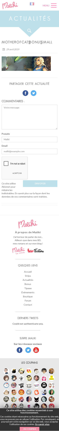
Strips (28, 275)
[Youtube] (35, 350)
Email (5, 145)
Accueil (28, 271)
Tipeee (28, 288)
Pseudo (6, 133)
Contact (28, 304)
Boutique (28, 296)
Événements (27, 292)
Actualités (28, 279)
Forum (28, 300)
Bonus (28, 284)
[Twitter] (27, 350)
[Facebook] (19, 350)
